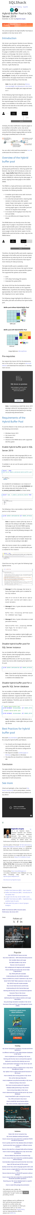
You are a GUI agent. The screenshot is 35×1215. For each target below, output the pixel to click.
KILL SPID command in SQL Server (17, 1099)
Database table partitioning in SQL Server (18, 1087)
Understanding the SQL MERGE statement (17, 976)
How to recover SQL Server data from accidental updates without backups (17, 1158)
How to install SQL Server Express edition (17, 1101)
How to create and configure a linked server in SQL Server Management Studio (17, 1068)
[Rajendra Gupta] (7, 838)
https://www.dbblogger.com (18, 871)
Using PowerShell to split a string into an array (17, 1096)
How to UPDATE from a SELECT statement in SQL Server (17, 978)
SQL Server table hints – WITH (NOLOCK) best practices (17, 957)
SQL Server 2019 (14, 912)
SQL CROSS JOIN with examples (17, 973)
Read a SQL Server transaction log (18, 1134)
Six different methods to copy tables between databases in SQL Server (18, 1053)
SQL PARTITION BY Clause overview (17, 955)
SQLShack (17, 2)
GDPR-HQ (13, 1213)
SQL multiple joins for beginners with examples (17, 967)
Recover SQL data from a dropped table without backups (17, 1149)
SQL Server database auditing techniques (18, 1136)
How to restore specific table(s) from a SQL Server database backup (17, 1152)
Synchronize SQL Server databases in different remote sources (17, 1146)
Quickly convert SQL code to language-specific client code (17, 1167)
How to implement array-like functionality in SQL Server (17, 1080)
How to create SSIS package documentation (17, 1185)
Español (25, 7)
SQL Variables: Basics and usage (17, 960)
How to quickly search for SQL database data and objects (17, 1143)
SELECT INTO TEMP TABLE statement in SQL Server (17, 981)
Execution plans (21, 910)
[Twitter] (31, 829)
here (29, 150)
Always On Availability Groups (22, 857)
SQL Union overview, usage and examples (17, 1103)
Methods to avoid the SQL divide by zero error (17, 1061)
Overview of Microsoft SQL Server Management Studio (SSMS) (17, 1005)
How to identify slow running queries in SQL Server (17, 1075)
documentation (12, 738)
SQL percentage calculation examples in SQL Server (17, 1002)
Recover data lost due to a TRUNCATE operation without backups (17, 1173)
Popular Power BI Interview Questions (17, 995)
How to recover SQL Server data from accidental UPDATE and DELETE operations (17, 1139)
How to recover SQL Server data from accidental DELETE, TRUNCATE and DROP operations (18, 1177)
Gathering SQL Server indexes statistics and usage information (17, 998)
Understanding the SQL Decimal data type (17, 988)
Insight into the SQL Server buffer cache (17, 897)
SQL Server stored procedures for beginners (17, 1085)
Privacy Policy (21, 1209)
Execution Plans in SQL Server (17, 993)
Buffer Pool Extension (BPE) (9, 910)
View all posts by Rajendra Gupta (12, 880)
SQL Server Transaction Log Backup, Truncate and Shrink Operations (18, 1049)
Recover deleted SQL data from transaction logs (17, 1155)
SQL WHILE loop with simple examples (17, 983)
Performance (5, 912)
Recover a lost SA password (17, 965)
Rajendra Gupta (20, 19)
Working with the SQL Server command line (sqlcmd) (18, 990)
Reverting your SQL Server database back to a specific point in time (17, 1181)
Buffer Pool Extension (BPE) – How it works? (18, 890)
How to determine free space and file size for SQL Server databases (17, 1093)
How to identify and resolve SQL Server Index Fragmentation (17, 970)
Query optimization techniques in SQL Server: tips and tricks (17, 1064)
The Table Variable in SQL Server (17, 962)
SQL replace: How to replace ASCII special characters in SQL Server (17, 1072)
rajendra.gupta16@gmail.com (11, 876)
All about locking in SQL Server (17, 1083)
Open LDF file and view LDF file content (17, 1164)
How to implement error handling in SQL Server (17, 1056)
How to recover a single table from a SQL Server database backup (17, 1169)
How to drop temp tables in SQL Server (17, 1090)
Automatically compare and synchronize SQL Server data (17, 1162)
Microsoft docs (22, 351)
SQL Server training (16, 7)
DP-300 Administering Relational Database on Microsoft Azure (17, 845)
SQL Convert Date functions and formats (17, 986)
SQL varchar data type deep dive (17, 1078)
